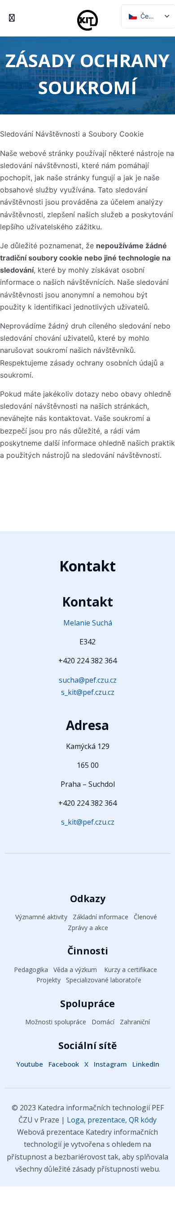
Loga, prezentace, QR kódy (111, 1120)
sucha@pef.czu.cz (88, 680)
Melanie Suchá (87, 623)
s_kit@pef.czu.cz (87, 692)
